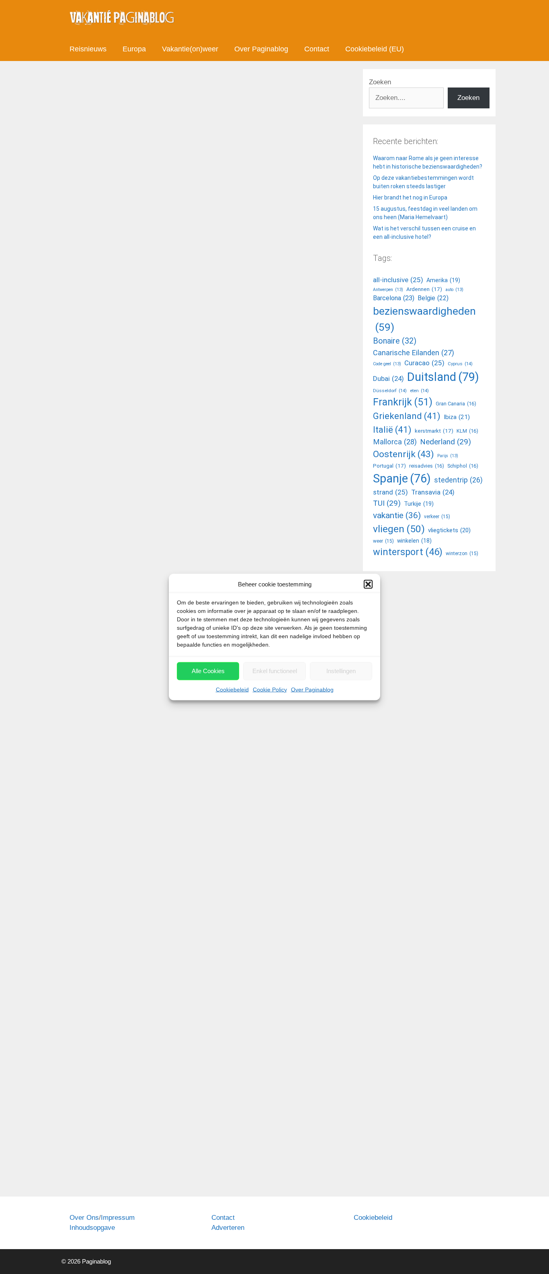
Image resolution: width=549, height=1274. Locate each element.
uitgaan (279, 485)
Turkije (419, 504)
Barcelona (91, 485)
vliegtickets (449, 530)
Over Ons (84, 1217)
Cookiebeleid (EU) (374, 49)
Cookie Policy (270, 689)
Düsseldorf (390, 390)
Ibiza (184, 485)
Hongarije (104, 838)
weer (383, 541)
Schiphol (462, 466)
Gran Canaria (456, 404)
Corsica (79, 838)
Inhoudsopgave (92, 1227)
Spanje (402, 478)
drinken (118, 1167)
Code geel (147, 829)
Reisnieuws (88, 49)
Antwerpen (388, 289)
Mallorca (230, 485)
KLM (467, 431)
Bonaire (394, 341)
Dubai (388, 378)
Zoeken (380, 82)
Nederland (445, 441)
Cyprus (166, 485)
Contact (316, 49)
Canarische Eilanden (413, 352)
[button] (368, 584)
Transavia (433, 492)
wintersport (407, 552)
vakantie (397, 515)
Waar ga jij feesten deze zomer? (156, 151)
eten (136, 1167)
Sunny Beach (165, 838)
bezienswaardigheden (424, 319)
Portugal (389, 466)
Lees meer (93, 451)
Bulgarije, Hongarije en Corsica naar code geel (123, 551)
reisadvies (132, 838)
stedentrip (458, 480)
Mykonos (255, 485)
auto (454, 289)
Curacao (424, 363)
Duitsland (443, 377)
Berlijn (115, 485)
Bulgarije (120, 829)
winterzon (462, 553)
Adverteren (227, 1227)
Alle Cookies (208, 671)
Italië (392, 429)
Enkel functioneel (274, 671)
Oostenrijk (403, 454)
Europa (134, 49)
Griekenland (406, 416)
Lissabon (204, 485)
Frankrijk (402, 402)
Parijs (447, 455)
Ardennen (424, 289)
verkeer (437, 516)
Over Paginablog (312, 689)
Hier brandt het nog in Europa (410, 197)
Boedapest (140, 485)
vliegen (399, 529)
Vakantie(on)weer (190, 49)
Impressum (118, 1217)
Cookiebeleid (232, 689)
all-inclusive (398, 280)
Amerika (443, 280)
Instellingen (341, 671)
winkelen (414, 540)
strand (390, 492)
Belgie (433, 298)
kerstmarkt (434, 431)
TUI (387, 503)
